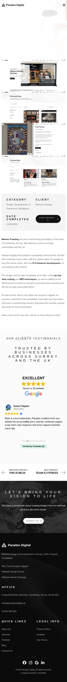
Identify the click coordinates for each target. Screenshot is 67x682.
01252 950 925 (9, 611)
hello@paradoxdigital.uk (13, 603)
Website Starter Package (14, 577)
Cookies (41, 634)
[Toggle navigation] (64, 5)
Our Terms (42, 640)
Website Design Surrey (13, 571)
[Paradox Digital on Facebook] (24, 662)
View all (32, 45)
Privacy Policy (43, 629)
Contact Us (32, 521)
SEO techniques (28, 279)
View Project (47, 218)
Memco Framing (10, 239)
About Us (6, 629)
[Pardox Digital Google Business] (36, 662)
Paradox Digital (15, 5)
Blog (4, 645)
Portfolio (6, 640)
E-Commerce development (46, 263)
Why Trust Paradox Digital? (15, 566)
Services (6, 634)
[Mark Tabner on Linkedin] (42, 662)
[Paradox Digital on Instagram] (30, 662)
